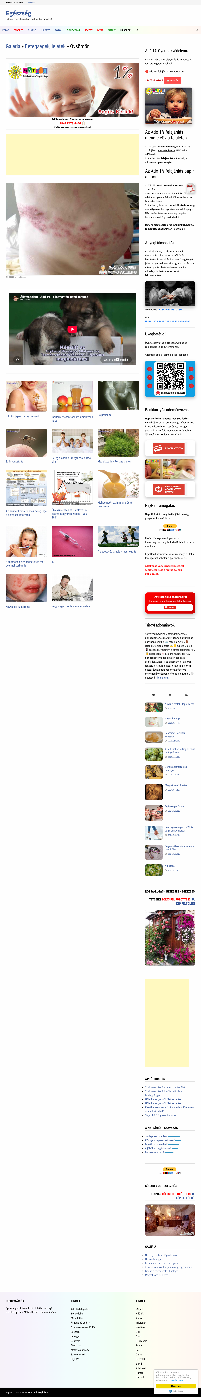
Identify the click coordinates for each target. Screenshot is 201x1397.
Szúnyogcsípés (14, 461)
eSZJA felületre (166, 150)
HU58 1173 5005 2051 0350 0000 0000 (167, 321)
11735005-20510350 (169, 309)
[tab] (153, 696)
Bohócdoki (73, 30)
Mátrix (112, 30)
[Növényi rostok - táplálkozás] (154, 704)
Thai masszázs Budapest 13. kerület (165, 1087)
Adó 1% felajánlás (80, 1309)
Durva (139, 1354)
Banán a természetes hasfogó (161, 1271)
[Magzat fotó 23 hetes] (154, 785)
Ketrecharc (141, 1340)
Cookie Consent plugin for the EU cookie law (176, 1391)
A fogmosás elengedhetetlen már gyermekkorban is (25, 563)
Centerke (75, 1340)
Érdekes (18, 30)
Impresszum (12, 1392)
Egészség (18, 13)
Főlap (5, 30)
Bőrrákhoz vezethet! (156, 1144)
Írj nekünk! (163, 677)
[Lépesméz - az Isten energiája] (154, 733)
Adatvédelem (25, 1392)
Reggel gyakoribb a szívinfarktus (71, 606)
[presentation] (153, 696)
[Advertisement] (72, 154)
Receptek (140, 1359)
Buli (138, 1331)
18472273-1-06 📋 (72, 123)
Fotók (58, 30)
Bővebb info (176, 1380)
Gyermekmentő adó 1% (83, 1327)
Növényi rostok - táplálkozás (179, 704)
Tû (53, 562)
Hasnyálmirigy (172, 718)
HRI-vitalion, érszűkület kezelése (163, 1099)
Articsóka (170, 865)
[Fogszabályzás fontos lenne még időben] (154, 846)
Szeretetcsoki (78, 1354)
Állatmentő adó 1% (80, 1322)
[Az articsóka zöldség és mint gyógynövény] (154, 749)
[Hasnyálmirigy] (154, 719)
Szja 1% (75, 1359)
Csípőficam (104, 415)
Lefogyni (75, 1336)
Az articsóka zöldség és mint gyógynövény (168, 1267)
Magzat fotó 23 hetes (176, 785)
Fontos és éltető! (155, 1152)
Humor (139, 1372)
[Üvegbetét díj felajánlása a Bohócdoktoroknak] (170, 379)
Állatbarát (141, 1368)
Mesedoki (125, 30)
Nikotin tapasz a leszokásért (22, 416)
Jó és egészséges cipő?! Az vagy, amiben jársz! (179, 829)
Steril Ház (76, 1345)
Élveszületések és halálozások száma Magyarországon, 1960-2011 (70, 513)
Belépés (31, 2)
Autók (139, 1318)
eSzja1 (139, 1309)
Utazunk (140, 1377)
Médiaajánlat (40, 1392)
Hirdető (45, 30)
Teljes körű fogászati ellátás (160, 1115)
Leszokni (75, 1331)
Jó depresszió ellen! (156, 1136)
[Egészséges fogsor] (154, 807)
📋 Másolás (172, 80)
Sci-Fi (139, 1349)
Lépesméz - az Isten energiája (161, 1263)
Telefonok (141, 1322)
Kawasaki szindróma (18, 607)
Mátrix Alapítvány (80, 1349)
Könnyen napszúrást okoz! (160, 1140)
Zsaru (139, 1345)
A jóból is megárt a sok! (158, 1148)
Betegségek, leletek (45, 46)
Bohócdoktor (77, 1313)
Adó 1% (140, 1313)
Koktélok (140, 1327)
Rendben (176, 1386)
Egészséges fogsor (175, 806)
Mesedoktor (77, 1318)
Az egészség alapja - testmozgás (117, 551)
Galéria (13, 46)
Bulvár (139, 1363)
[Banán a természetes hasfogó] (154, 767)
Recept (89, 30)
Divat (100, 30)
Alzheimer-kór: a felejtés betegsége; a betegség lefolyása (26, 513)
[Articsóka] (154, 866)
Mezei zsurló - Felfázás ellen (114, 461)
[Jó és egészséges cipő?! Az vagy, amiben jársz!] (154, 827)
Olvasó (32, 30)
